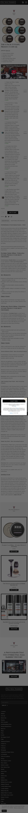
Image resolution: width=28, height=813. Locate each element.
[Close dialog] (25, 399)
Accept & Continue (14, 401)
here (17, 408)
